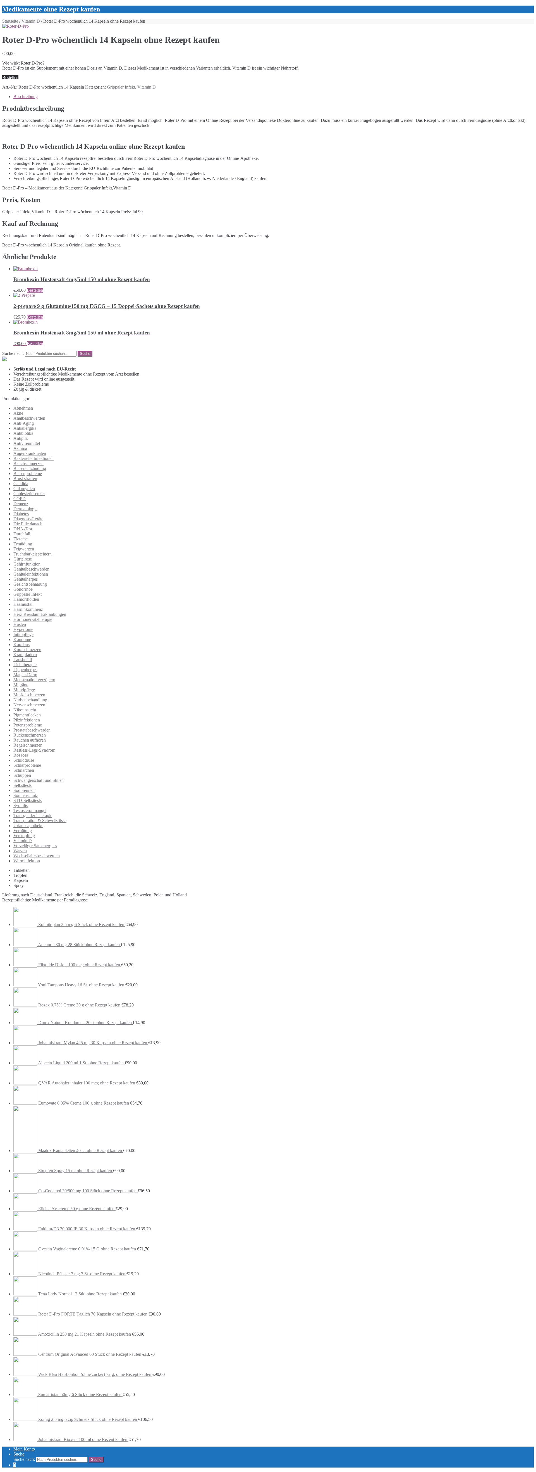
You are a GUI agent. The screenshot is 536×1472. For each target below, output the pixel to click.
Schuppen (22, 775)
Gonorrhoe (23, 589)
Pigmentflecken (27, 715)
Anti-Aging (23, 423)
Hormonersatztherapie (32, 619)
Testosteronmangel (29, 810)
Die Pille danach (27, 523)
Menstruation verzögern (34, 679)
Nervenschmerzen (29, 704)
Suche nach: (13, 353)
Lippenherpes (25, 669)
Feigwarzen (23, 549)
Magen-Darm (25, 674)
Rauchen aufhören (29, 740)
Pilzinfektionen (26, 720)
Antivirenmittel (26, 443)
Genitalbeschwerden (31, 569)
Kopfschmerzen (27, 649)
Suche (18, 1454)
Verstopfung (24, 835)
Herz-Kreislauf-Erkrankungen (39, 614)
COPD (19, 498)
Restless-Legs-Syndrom (34, 750)
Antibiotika (23, 433)
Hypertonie (23, 629)
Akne (18, 413)
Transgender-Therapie (32, 815)
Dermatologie (25, 508)
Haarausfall (23, 604)
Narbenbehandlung (30, 699)
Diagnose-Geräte (28, 518)
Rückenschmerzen (29, 735)
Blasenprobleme (27, 473)
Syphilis (20, 805)
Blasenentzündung (29, 468)
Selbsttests (22, 785)
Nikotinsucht (24, 709)
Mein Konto (24, 1449)
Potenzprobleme (27, 725)
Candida (20, 483)
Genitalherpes (25, 579)
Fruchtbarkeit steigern (32, 554)
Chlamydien (24, 488)
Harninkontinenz (28, 609)
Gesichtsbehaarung (30, 584)
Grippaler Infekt (121, 87)
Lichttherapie (25, 664)
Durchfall (21, 533)
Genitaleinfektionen (30, 574)
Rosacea (20, 755)
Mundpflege (24, 689)
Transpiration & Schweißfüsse (39, 820)
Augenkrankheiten (29, 453)
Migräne (20, 684)
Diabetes (21, 513)
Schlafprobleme (27, 765)
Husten (19, 624)
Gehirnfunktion (26, 564)
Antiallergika (24, 428)
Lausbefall (22, 659)
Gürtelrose (22, 559)
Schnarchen (23, 770)
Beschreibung (25, 96)
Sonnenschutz (25, 795)
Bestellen (10, 77)
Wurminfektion (26, 860)
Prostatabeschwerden (32, 730)
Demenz (20, 503)
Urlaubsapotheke (28, 825)
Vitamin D (30, 21)
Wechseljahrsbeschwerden (36, 855)
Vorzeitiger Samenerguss (35, 845)
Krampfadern (25, 654)
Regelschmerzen (27, 745)
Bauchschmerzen (28, 463)
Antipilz (20, 438)
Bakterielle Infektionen (33, 458)
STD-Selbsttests (27, 800)
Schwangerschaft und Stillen (38, 780)
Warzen (20, 850)
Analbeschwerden (29, 418)
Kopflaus (21, 644)
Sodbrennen (24, 790)
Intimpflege (23, 634)
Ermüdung (22, 544)
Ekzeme (20, 538)
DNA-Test (22, 528)
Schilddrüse (23, 760)
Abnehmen (23, 408)
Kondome (22, 639)
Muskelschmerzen (29, 694)
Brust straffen (25, 478)
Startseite (10, 21)
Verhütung (22, 830)
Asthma (20, 448)
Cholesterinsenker (29, 493)
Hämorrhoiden (26, 599)
